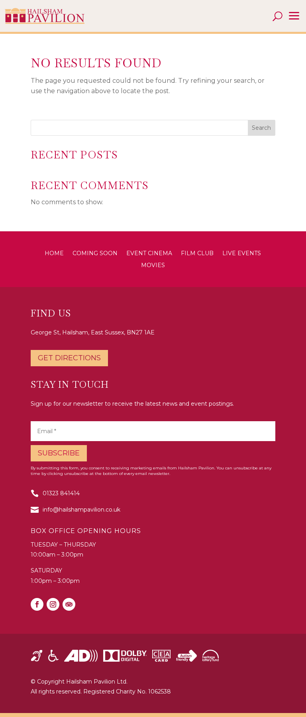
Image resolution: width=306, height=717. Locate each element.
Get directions (69, 358)
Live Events (241, 253)
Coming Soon (95, 253)
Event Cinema (149, 253)
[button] (294, 16)
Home (54, 253)
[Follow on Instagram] (53, 604)
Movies (153, 265)
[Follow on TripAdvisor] (69, 604)
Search (261, 127)
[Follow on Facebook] (37, 604)
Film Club (197, 253)
